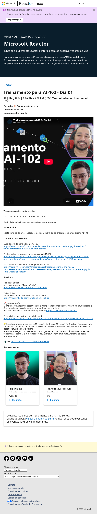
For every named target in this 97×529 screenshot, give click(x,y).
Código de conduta (17, 497)
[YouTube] (25, 459)
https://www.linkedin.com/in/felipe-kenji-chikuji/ (27, 298)
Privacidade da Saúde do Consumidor (25, 504)
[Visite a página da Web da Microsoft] (9, 3)
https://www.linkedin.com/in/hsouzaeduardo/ (25, 287)
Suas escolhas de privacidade (26, 501)
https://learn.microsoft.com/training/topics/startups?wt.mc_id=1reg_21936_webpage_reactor (48, 318)
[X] (19, 459)
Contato (11, 484)
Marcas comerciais (17, 488)
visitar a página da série (40, 418)
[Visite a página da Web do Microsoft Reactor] (26, 3)
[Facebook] (7, 459)
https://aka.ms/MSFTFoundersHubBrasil (30, 341)
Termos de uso (15, 494)
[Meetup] (13, 459)
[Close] (94, 10)
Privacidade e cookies (18, 491)
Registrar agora (14, 19)
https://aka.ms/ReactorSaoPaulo (61, 310)
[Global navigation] (88, 3)
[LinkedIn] (31, 459)
